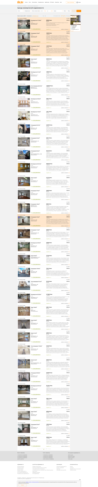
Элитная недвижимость (21, 471)
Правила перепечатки (37, 466)
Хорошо (22, 485)
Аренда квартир (20, 468)
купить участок (71, 457)
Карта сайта (35, 471)
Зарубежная (47, 2)
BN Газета (52, 2)
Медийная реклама (36, 472)
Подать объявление (70, 2)
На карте (68, 15)
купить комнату (20, 458)
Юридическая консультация (75, 468)
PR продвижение (36, 473)
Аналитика (57, 2)
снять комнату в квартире (48, 458)
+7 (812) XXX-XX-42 (36, 29)
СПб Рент (68, 20)
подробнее (48, 29)
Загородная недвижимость (22, 472)
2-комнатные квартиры (22, 456)
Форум (71, 466)
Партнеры (58, 468)
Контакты (72, 467)
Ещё (61, 2)
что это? (72, 30)
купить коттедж (71, 456)
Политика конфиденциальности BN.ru (40, 467)
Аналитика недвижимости (62, 466)
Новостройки (34, 2)
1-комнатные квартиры (22, 454)
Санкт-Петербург (19, 3)
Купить (26, 2)
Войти (79, 2)
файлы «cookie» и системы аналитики (32, 482)
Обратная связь (73, 470)
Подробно (64, 15)
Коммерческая (41, 2)
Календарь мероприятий (61, 470)
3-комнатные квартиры (22, 457)
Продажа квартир (20, 466)
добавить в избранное (64, 29)
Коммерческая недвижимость (23, 473)
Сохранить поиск (57, 15)
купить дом (70, 454)
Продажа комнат (20, 467)
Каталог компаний (60, 467)
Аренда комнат (20, 470)
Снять (30, 2)
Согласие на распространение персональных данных (43, 470)
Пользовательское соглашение (39, 468)
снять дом (70, 458)
